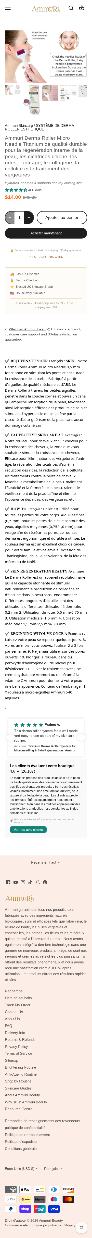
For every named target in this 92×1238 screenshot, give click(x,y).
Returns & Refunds (20, 1039)
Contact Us (14, 1012)
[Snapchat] (38, 882)
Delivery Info (15, 1033)
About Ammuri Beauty (22, 1095)
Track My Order (17, 1005)
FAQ (8, 1026)
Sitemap (11, 1060)
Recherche (14, 991)
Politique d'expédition (21, 1141)
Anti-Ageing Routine (21, 1074)
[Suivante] (81, 57)
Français (51, 1169)
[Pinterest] (45, 882)
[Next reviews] (81, 737)
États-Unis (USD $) (19, 1169)
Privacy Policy (16, 1046)
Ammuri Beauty (51, 1220)
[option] (46, 56)
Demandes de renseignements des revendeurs (42, 1121)
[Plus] (29, 217)
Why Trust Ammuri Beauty (26, 1102)
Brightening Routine (20, 1067)
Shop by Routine (18, 1081)
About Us (12, 1019)
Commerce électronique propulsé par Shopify (40, 1225)
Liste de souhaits (18, 998)
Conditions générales (22, 1148)
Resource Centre (18, 1109)
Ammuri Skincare (19, 125)
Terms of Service (18, 1053)
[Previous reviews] (10, 737)
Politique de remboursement (27, 1135)
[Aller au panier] (82, 7)
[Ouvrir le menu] (8, 8)
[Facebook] (8, 882)
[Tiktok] (30, 882)
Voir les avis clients (28, 829)
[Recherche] (71, 7)
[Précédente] (11, 57)
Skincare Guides (18, 1088)
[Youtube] (15, 882)
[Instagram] (23, 882)
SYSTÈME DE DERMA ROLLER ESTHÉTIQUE (39, 127)
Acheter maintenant (46, 233)
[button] (46, 738)
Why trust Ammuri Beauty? (29, 329)
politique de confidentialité (25, 1128)
